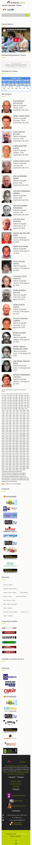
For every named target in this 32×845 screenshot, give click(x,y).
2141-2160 (8, 433)
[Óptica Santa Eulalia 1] (10, 570)
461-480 (15, 400)
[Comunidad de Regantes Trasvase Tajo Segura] (10, 515)
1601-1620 (15, 422)
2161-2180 (15, 433)
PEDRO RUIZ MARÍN (20, 246)
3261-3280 (8, 456)
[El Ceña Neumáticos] (10, 529)
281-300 (21, 397)
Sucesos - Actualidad (8, 615)
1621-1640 (22, 422)
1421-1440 (8, 418)
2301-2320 (8, 437)
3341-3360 (8, 458)
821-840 (4, 407)
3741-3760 (8, 466)
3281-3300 (15, 456)
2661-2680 (22, 443)
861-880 (15, 407)
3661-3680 (8, 465)
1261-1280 (8, 415)
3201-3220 (15, 455)
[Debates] (9, 652)
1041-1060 (15, 410)
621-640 (4, 404)
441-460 (9, 400)
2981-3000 (22, 450)
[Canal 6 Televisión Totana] (16, 3)
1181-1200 (8, 413)
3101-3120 (8, 453)
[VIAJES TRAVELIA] (10, 502)
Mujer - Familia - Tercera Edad (10, 604)
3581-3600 (8, 463)
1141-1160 (22, 412)
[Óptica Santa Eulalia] (10, 557)
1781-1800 (22, 425)
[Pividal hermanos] (10, 737)
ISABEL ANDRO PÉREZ (21, 116)
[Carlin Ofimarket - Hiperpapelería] (10, 690)
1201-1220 (15, 413)
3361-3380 (15, 458)
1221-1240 (22, 413)
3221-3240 (22, 455)
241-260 (9, 397)
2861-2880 (8, 448)
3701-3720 (22, 465)
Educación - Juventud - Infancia (10, 612)
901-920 (26, 407)
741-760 (9, 405)
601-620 (26, 402)
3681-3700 (15, 465)
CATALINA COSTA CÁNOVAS (20, 277)
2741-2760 (22, 445)
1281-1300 (15, 415)
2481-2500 (15, 440)
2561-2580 (15, 441)
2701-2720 (8, 445)
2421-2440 (22, 438)
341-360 (9, 399)
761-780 (15, 405)
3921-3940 (15, 470)
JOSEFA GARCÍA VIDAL (21, 161)
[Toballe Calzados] (10, 550)
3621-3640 (22, 463)
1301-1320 (22, 415)
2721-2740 (15, 445)
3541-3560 (22, 461)
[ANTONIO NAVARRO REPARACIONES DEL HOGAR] (10, 683)
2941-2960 (8, 450)
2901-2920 (22, 448)
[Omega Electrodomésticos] (10, 536)
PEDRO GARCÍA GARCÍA (19, 306)
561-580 (15, 402)
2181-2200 (22, 433)
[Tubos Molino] (10, 563)
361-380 (15, 399)
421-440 (4, 400)
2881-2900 (15, 448)
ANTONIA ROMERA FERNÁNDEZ (20, 207)
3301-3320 (22, 456)
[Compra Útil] (9, 628)
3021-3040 (8, 451)
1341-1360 (8, 417)
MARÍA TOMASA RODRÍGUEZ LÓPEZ (20, 348)
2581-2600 (22, 441)
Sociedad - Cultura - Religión (9, 592)
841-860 (9, 407)
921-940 (4, 408)
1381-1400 (22, 417)
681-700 (21, 404)
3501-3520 (8, 461)
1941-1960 (22, 428)
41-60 (11, 394)
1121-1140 (15, 412)
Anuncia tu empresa (16, 781)
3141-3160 (22, 453)
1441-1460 (15, 418)
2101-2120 (22, 432)
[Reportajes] (9, 632)
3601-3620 (15, 463)
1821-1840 (8, 427)
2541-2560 (8, 441)
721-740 (4, 405)
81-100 (20, 394)
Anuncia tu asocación (16, 784)
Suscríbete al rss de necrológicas (12, 484)
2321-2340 (15, 437)
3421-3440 (8, 460)
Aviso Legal (16, 786)
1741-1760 (8, 425)
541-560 (9, 402)
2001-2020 (15, 430)
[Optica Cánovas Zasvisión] (10, 709)
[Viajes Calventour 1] (10, 522)
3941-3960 (22, 470)
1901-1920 (8, 428)
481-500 (21, 400)
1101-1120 (8, 412)
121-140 (4, 395)
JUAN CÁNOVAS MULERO (19, 133)
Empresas (5, 489)
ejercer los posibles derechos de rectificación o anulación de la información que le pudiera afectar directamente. (16, 772)
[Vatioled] (10, 750)
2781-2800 (8, 446)
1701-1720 (22, 423)
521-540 (4, 402)
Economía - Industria (8, 584)
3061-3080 (22, 451)
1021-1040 (8, 410)
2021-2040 (22, 430)
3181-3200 (8, 455)
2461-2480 (8, 440)
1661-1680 (8, 423)
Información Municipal (21, 596)
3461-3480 (22, 460)
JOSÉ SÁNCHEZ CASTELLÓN (18, 102)
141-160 (9, 395)
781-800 (21, 405)
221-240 (4, 397)
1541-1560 (22, 420)
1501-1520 (8, 420)
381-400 (21, 399)
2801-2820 (15, 446)
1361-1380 (15, 417)
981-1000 (21, 408)
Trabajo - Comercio (7, 596)
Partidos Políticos (24, 592)
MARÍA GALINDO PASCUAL (19, 334)
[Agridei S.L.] (10, 676)
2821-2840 (22, 446)
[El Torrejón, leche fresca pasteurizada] (10, 723)
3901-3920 (8, 470)
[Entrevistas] (9, 637)
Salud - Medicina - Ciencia (9, 600)
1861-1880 (22, 427)
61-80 (15, 394)
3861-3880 (22, 468)
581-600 (21, 402)
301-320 (26, 397)
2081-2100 (15, 432)
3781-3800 (22, 466)
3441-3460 (15, 460)
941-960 (9, 408)
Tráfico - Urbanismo (7, 608)
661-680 (15, 404)
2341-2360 (22, 437)
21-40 (6, 394)
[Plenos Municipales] (9, 647)
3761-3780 (15, 466)
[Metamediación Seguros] (10, 744)
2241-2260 (15, 435)
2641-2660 (15, 443)
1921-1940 (15, 428)
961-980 (15, 408)
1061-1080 (22, 410)
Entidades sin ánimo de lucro (13, 659)
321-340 (4, 399)
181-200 (21, 395)
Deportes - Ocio (24, 612)
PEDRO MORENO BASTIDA (19, 291)
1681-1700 (15, 423)
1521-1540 (15, 420)
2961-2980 (15, 450)
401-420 (26, 399)
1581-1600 (8, 422)
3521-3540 (15, 461)
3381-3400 (22, 458)
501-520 (26, 400)
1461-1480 (22, 418)
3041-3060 (15, 451)
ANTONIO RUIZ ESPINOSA (19, 220)
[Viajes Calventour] (10, 543)
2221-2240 (8, 435)
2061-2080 (8, 432)
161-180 (15, 395)
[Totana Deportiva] (9, 642)
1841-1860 (15, 427)
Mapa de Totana (18, 801)
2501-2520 (22, 440)
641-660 (9, 404)
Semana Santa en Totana (18, 806)
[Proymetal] (10, 496)
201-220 (26, 395)
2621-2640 (8, 443)
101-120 (25, 394)
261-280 (15, 397)
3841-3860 (15, 468)
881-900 (21, 407)
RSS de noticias (17, 822)
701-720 (26, 404)
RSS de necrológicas (16, 824)
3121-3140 (15, 453)
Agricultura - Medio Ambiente (10, 588)
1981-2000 (8, 430)
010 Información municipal (18, 795)
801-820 (26, 405)
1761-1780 (15, 425)
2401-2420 (15, 438)
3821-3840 (8, 468)
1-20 (3, 394)
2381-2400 (8, 438)
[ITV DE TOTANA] (10, 508)
